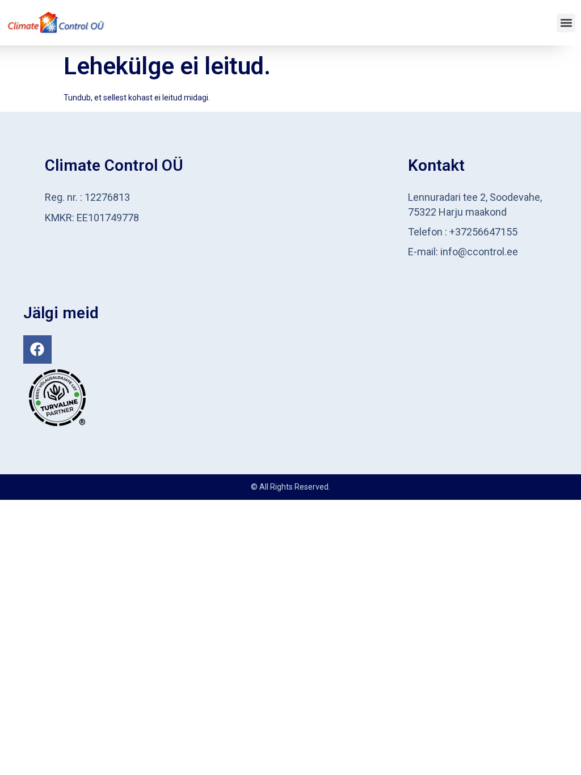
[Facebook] (37, 349)
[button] (566, 23)
